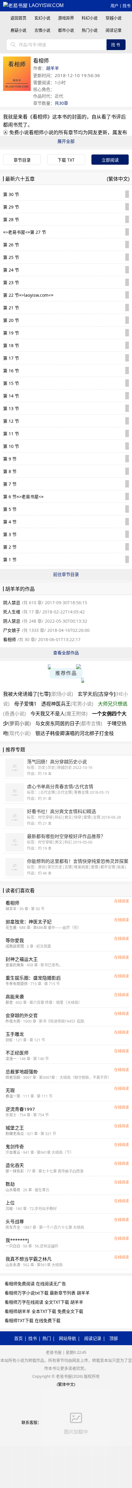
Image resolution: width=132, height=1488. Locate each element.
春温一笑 (13, 1096)
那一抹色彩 (15, 1171)
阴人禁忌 (11, 602)
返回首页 (18, 18)
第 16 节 (11, 371)
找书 (126, 5)
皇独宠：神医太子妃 (29, 921)
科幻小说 (90, 18)
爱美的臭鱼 (15, 965)
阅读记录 (114, 30)
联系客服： (31, 1422)
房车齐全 (13, 1227)
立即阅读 (110, 160)
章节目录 (22, 160)
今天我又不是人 (58, 713)
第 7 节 (10, 484)
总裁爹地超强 (22, 1071)
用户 (114, 5)
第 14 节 (11, 396)
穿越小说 (114, 18)
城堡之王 (15, 1128)
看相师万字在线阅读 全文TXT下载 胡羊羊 (44, 1302)
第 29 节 (11, 207)
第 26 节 (11, 245)
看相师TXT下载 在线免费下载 (32, 1320)
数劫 (10, 1184)
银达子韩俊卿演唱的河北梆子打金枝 (74, 733)
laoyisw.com (46, 5)
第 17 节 (11, 358)
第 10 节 (11, 446)
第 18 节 (11, 345)
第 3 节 (10, 534)
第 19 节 (11, 333)
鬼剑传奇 (15, 1146)
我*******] (17, 1240)
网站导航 (67, 1338)
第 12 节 (11, 421)
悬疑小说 (18, 30)
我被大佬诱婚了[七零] (38, 694)
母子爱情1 (25, 703)
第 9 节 (10, 459)
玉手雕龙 (15, 1034)
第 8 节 (10, 471)
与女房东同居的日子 (68, 723)
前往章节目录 (66, 574)
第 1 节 (10, 559)
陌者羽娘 (13, 1077)
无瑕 (10, 1090)
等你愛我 (15, 940)
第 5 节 (10, 509)
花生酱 (11, 927)
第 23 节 (11, 282)
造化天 (15, 1165)
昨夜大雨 (13, 1021)
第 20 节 (11, 320)
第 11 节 (11, 434)
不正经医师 (17, 1053)
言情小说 (42, 30)
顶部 (113, 1338)
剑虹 (9, 1040)
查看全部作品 (66, 653)
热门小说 (90, 30)
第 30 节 (11, 194)
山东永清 (13, 1264)
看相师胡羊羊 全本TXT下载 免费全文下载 (44, 1311)
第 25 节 (11, 257)
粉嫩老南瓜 (15, 1133)
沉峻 (9, 1208)
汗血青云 (13, 1152)
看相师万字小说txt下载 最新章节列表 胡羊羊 (47, 1293)
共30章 (61, 103)
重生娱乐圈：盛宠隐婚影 (33, 978)
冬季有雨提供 (17, 983)
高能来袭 (15, 996)
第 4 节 (10, 522)
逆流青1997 (20, 1109)
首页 (18, 1338)
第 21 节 (11, 308)
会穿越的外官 (22, 1015)
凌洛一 (11, 1058)
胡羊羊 (52, 68)
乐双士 (11, 1115)
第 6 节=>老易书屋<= (23, 496)
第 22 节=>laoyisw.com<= (28, 295)
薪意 (9, 1002)
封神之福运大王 (22, 959)
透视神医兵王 (67, 703)
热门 (46, 1338)
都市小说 (66, 30)
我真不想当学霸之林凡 (29, 1259)
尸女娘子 (11, 630)
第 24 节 (11, 270)
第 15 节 (11, 383)
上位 (10, 1203)
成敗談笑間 (15, 946)
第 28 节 (11, 219)
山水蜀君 (13, 1189)
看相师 (40, 116)
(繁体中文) (118, 178)
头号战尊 (15, 1221)
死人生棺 (11, 612)
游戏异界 (66, 18)
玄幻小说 (42, 18)
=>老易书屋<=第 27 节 (24, 232)
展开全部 (66, 141)
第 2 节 (10, 547)
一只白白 (13, 1246)
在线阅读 (121, 901)
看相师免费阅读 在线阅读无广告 (35, 1283)
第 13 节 (11, 408)
